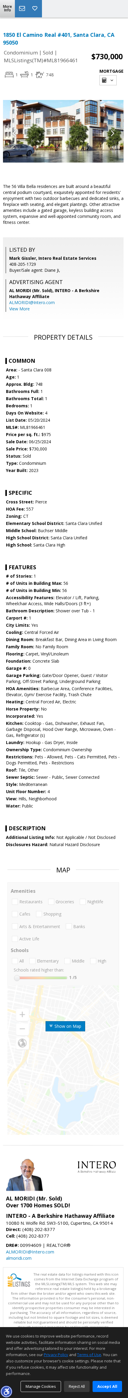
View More (19, 309)
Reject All (77, 1386)
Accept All (107, 1386)
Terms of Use (89, 1354)
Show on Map (67, 1026)
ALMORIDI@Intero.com (32, 302)
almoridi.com (19, 1258)
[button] (6, 1391)
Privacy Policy (56, 1354)
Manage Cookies (41, 1386)
